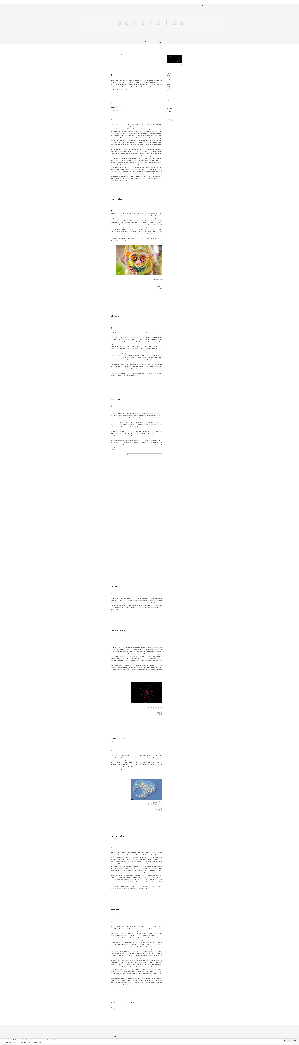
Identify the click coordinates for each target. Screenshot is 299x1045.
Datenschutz (115, 1036)
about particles (170, 73)
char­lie (112, 333)
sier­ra (112, 647)
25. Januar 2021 (114, 589)
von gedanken (116, 199)
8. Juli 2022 (113, 318)
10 (128, 1002)
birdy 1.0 (169, 82)
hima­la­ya (113, 80)
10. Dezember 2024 (114, 66)
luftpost (146, 42)
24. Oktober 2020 (114, 633)
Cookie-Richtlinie (37, 1042)
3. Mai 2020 (113, 912)
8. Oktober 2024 (113, 201)
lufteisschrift (116, 316)
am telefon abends (118, 836)
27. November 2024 (114, 110)
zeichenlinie (169, 75)
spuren (154, 42)
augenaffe (115, 586)
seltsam (114, 63)
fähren (168, 88)
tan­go (112, 124)
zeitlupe (168, 84)
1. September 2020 (114, 741)
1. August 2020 (113, 838)
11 (131, 1002)
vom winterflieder (118, 630)
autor (139, 42)
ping (160, 42)
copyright (169, 80)
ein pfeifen (115, 399)
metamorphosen (118, 738)
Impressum (115, 1035)
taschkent (115, 909)
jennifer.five (169, 77)
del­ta (112, 852)
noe (167, 90)
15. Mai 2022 (113, 401)
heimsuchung (116, 107)
